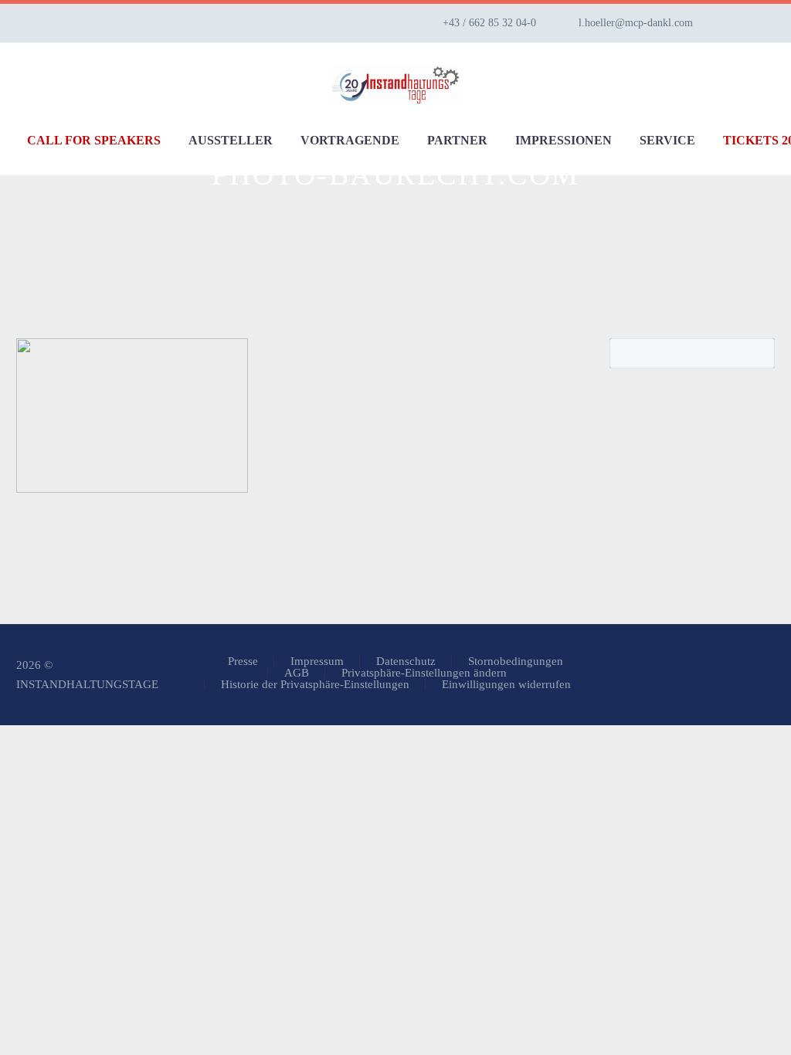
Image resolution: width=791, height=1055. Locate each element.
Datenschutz (406, 661)
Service (667, 140)
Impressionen (563, 140)
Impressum (317, 661)
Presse (243, 661)
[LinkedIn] (754, 23)
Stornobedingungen (515, 661)
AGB (296, 673)
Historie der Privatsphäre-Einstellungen (315, 684)
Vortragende (349, 140)
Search (758, 353)
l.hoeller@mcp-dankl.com (636, 23)
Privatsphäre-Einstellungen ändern (424, 673)
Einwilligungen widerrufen (506, 684)
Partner (457, 140)
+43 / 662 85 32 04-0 (489, 23)
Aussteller (230, 140)
